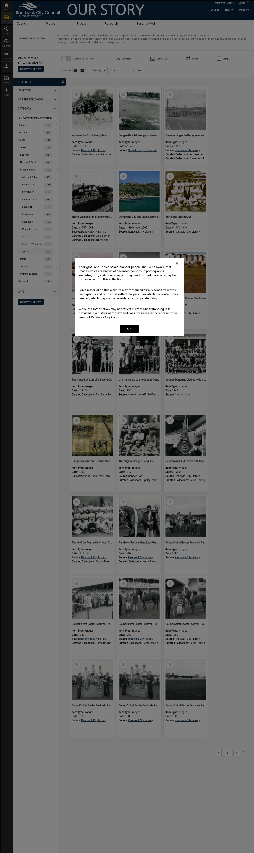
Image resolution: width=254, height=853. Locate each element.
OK (129, 328)
